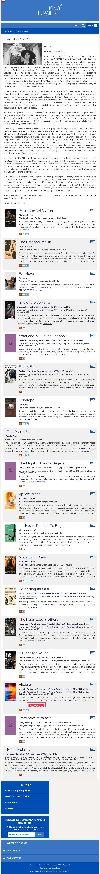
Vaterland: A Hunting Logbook (51, 337)
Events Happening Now (17, 790)
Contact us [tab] (13, 851)
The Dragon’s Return (35, 243)
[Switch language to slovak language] (4, 1)
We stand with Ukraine (17, 796)
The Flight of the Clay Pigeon (52, 465)
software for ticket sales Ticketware (56, 871)
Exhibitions (11, 802)
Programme (8, 31)
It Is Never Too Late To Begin (41, 527)
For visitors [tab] (13, 858)
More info (93, 210)
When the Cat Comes (36, 212)
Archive (9, 809)
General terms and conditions (50, 868)
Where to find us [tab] (16, 843)
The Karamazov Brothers (54, 621)
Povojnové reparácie (45, 719)
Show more (24, 230)
